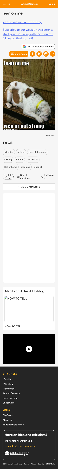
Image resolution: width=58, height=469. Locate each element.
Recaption (49, 176)
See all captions (25, 176)
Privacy (33, 464)
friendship (33, 159)
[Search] (9, 4)
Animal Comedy (29, 3)
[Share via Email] (52, 54)
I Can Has (8, 379)
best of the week (37, 152)
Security (41, 464)
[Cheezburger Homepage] (29, 454)
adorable (8, 152)
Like (9, 176)
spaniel (38, 166)
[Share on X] (39, 54)
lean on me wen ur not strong (22, 22)
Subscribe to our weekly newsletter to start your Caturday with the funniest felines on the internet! (28, 34)
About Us (7, 419)
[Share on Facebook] (32, 54)
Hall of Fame (10, 166)
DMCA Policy (50, 464)
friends (19, 159)
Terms (26, 464)
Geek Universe (10, 398)
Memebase (9, 388)
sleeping (25, 166)
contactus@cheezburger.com (20, 446)
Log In (52, 3)
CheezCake (9, 402)
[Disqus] (29, 239)
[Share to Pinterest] (46, 54)
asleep (21, 152)
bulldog (8, 159)
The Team (8, 415)
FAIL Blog (8, 383)
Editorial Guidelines (13, 424)
